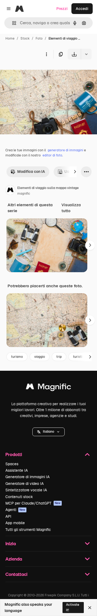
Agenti (15, 509)
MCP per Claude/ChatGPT (33, 503)
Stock (25, 38)
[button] (48, 432)
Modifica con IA (31, 171)
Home (10, 38)
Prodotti (13, 454)
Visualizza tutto (71, 207)
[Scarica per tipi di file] (86, 54)
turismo (17, 357)
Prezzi (62, 8)
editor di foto (52, 155)
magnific (23, 193)
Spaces (11, 463)
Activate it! (72, 607)
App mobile (15, 522)
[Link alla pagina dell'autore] (10, 191)
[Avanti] (75, 171)
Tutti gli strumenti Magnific (28, 529)
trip (59, 357)
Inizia (10, 543)
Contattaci (16, 574)
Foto (39, 38)
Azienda (13, 559)
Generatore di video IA (24, 483)
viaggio (39, 357)
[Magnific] (48, 388)
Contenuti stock (19, 496)
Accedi (82, 8)
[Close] (89, 607)
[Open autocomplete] (12, 23)
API (8, 516)
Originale (35, 72)
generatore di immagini (65, 150)
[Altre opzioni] (46, 54)
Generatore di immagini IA (27, 476)
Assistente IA (16, 470)
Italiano (48, 431)
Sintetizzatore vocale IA (26, 490)
